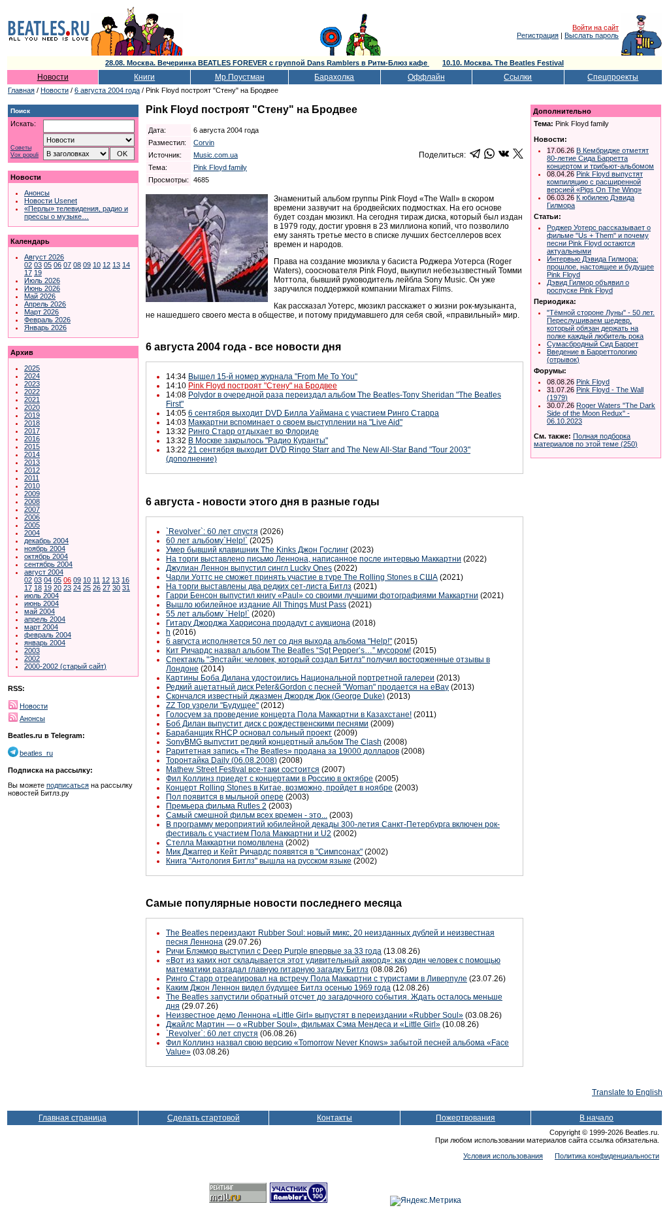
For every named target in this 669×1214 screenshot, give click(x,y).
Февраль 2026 (47, 320)
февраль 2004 (47, 635)
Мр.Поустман (240, 77)
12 (106, 265)
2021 (32, 399)
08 (77, 265)
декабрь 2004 (46, 541)
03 (38, 265)
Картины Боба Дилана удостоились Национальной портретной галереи (300, 678)
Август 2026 (44, 257)
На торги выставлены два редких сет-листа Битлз (258, 586)
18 (38, 588)
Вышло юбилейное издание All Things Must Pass (256, 604)
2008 (32, 501)
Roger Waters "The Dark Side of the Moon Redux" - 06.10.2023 (601, 413)
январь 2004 (44, 643)
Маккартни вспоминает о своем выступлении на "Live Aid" (295, 422)
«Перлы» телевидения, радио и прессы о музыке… (76, 212)
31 (126, 588)
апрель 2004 (44, 619)
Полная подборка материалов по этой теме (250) (586, 440)
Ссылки (518, 77)
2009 (32, 493)
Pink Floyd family (220, 167)
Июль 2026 (42, 280)
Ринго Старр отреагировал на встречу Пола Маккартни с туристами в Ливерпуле (316, 978)
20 (57, 588)
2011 (31, 478)
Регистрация (538, 35)
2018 (32, 423)
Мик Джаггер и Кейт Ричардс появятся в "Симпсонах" (264, 851)
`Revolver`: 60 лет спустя (212, 531)
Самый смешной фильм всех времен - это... (246, 815)
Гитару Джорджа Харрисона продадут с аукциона (258, 623)
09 (87, 265)
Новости (53, 77)
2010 (32, 486)
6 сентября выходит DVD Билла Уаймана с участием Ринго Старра (313, 413)
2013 (32, 462)
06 (57, 265)
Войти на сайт (595, 27)
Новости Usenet (50, 201)
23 (67, 588)
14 (126, 265)
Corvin (203, 142)
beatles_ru (36, 753)
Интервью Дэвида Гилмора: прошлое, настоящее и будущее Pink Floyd (600, 266)
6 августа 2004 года (107, 90)
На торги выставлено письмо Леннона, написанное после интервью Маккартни (313, 559)
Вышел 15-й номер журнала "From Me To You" (272, 376)
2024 (32, 376)
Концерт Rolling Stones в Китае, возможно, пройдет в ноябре (279, 787)
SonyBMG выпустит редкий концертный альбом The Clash (274, 742)
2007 (32, 509)
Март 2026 (41, 312)
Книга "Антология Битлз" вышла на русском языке (258, 861)
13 (116, 265)
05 (48, 265)
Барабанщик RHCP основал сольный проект (249, 732)
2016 (32, 439)
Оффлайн (426, 77)
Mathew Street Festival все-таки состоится (242, 769)
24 (77, 588)
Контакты (334, 1117)
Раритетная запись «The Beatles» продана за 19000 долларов (282, 751)
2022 (32, 392)
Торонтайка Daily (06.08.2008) (221, 760)
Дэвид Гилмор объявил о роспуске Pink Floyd (588, 286)
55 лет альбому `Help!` (208, 613)
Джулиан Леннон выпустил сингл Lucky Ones (249, 568)
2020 (32, 407)
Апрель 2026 (45, 304)
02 (28, 265)
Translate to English (627, 1092)
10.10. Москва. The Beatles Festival (503, 63)
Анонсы (37, 193)
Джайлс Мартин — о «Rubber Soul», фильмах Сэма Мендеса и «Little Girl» (303, 1024)
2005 (32, 525)
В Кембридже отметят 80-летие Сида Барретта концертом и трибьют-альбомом (600, 158)
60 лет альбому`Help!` (207, 540)
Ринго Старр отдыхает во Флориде (253, 431)
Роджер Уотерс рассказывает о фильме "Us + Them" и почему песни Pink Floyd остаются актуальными (599, 239)
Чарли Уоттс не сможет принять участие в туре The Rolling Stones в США (302, 577)
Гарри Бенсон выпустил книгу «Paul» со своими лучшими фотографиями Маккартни (322, 595)
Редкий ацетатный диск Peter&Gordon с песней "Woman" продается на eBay (307, 687)
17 (28, 273)
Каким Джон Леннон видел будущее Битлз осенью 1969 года (278, 987)
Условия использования (503, 1156)
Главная (21, 90)
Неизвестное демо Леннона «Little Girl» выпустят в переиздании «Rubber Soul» (314, 1015)
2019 (32, 415)
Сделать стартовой (203, 1117)
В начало (596, 1117)
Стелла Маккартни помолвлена (225, 842)
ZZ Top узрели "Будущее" (212, 705)
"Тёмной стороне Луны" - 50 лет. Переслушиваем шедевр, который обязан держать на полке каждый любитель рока (601, 324)
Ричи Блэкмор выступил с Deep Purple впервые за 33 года (274, 951)
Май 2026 (40, 296)
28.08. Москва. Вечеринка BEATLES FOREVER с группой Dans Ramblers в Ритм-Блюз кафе (267, 63)
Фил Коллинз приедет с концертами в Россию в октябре (269, 778)
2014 (32, 454)
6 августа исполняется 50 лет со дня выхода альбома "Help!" (279, 641)
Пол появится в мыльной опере (225, 796)
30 (116, 588)
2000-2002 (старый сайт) (65, 666)
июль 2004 (41, 595)
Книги (144, 77)
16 (125, 580)
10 (97, 265)
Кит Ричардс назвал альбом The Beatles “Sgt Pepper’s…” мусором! (288, 650)
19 (38, 273)
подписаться (67, 785)
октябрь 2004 (46, 556)
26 (97, 588)
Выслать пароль (591, 35)
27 (106, 588)
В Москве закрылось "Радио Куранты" (258, 440)
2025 (32, 368)
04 (48, 580)
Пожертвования (465, 1117)
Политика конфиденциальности (607, 1156)
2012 (32, 470)
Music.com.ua (215, 155)
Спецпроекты (612, 77)
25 (87, 588)
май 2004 (39, 611)
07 (67, 265)
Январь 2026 (45, 327)
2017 (32, 431)
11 (96, 580)
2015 (32, 446)
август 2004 (43, 572)
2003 (32, 650)
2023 (32, 384)
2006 (32, 517)
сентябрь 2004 (48, 564)
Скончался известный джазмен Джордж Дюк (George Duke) (275, 696)
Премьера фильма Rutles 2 (216, 806)
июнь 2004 (41, 603)
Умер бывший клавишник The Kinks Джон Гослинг (257, 549)
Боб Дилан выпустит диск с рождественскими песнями (267, 723)
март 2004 (41, 627)
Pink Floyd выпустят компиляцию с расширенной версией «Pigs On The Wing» (595, 182)
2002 (32, 658)
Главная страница (72, 1117)
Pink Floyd (593, 382)
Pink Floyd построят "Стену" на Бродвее (262, 385)
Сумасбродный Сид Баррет (592, 344)
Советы (20, 148)
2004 (32, 533)
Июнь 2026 (42, 288)
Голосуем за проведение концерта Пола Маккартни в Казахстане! (289, 714)
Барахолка (334, 77)
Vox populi (24, 155)
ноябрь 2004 (44, 548)
